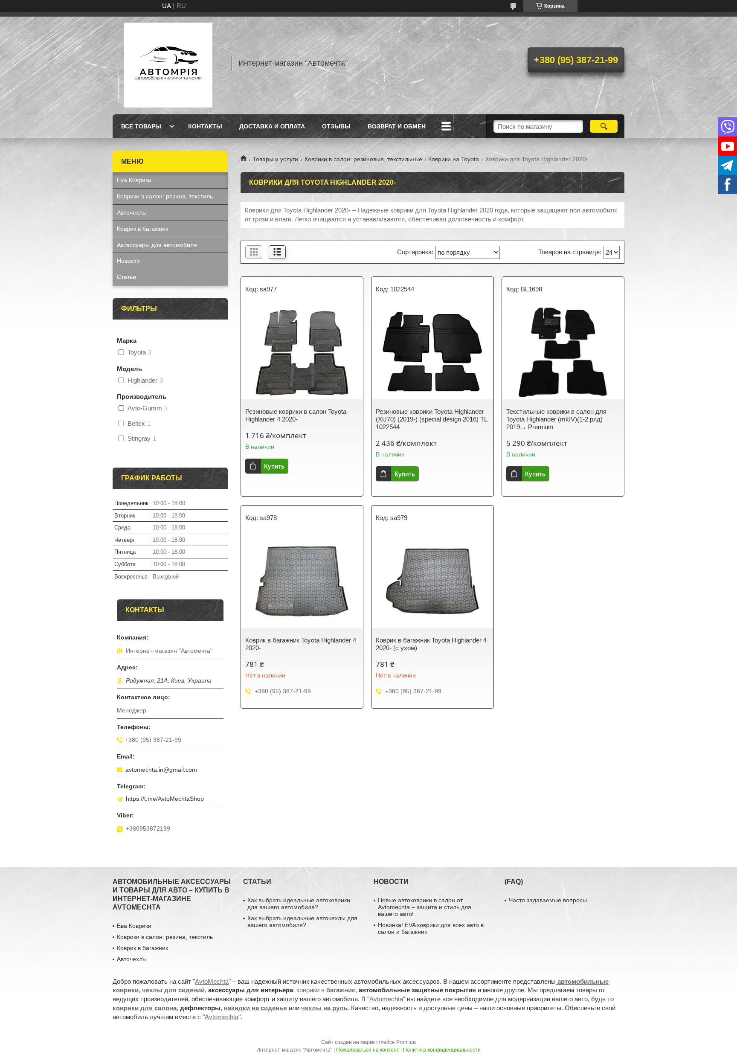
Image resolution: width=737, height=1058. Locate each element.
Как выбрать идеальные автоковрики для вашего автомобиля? (298, 903)
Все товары (141, 126)
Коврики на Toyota (453, 159)
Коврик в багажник (142, 228)
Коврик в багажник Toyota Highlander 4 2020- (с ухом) (431, 644)
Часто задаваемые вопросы (548, 900)
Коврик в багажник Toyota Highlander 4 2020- (300, 644)
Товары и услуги (275, 159)
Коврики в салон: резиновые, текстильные (363, 159)
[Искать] (604, 126)
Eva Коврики (134, 180)
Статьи (126, 276)
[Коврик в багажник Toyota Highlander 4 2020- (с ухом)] (432, 581)
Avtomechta (386, 999)
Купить (274, 466)
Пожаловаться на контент (367, 1050)
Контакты (205, 126)
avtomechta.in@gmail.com (161, 769)
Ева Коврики (134, 925)
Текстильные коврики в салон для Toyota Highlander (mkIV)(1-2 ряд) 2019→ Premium (556, 419)
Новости (128, 260)
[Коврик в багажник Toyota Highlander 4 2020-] (302, 581)
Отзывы (336, 126)
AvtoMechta (212, 981)
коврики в (325, 990)
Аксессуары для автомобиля (157, 244)
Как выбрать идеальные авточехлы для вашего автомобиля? (302, 921)
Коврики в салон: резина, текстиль (165, 196)
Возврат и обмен (397, 126)
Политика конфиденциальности (442, 1050)
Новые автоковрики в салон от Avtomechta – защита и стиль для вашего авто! (424, 907)
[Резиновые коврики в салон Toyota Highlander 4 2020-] (302, 352)
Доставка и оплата (272, 126)
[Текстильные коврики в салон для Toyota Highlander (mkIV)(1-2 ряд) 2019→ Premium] (563, 352)
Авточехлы (132, 212)
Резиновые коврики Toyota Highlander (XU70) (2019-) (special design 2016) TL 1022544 (431, 419)
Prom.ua (406, 1042)
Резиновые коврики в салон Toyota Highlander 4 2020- (295, 415)
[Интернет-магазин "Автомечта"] (168, 63)
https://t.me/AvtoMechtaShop (165, 798)
